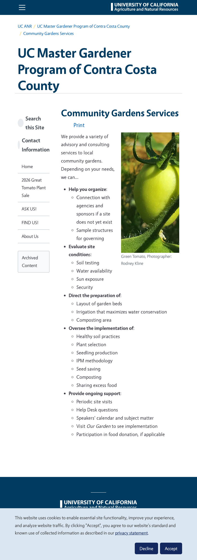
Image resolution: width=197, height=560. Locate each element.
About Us (30, 236)
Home (27, 166)
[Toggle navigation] (22, 7)
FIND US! (30, 222)
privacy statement (131, 533)
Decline (146, 548)
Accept (171, 548)
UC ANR (25, 26)
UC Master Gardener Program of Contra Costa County (83, 26)
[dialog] (98, 534)
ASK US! (29, 209)
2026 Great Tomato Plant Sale (34, 187)
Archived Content (30, 261)
